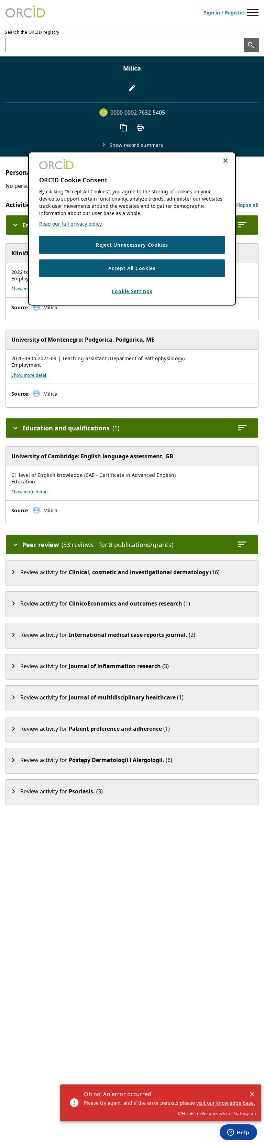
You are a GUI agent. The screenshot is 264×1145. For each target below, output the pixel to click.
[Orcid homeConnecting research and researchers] (25, 12)
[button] (244, 205)
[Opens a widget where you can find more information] (238, 1133)
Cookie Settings (132, 291)
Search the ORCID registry (32, 32)
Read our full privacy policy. (71, 224)
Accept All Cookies (132, 268)
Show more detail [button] (29, 375)
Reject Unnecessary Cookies (132, 245)
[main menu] (252, 12)
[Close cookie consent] (225, 160)
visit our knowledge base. (225, 1103)
